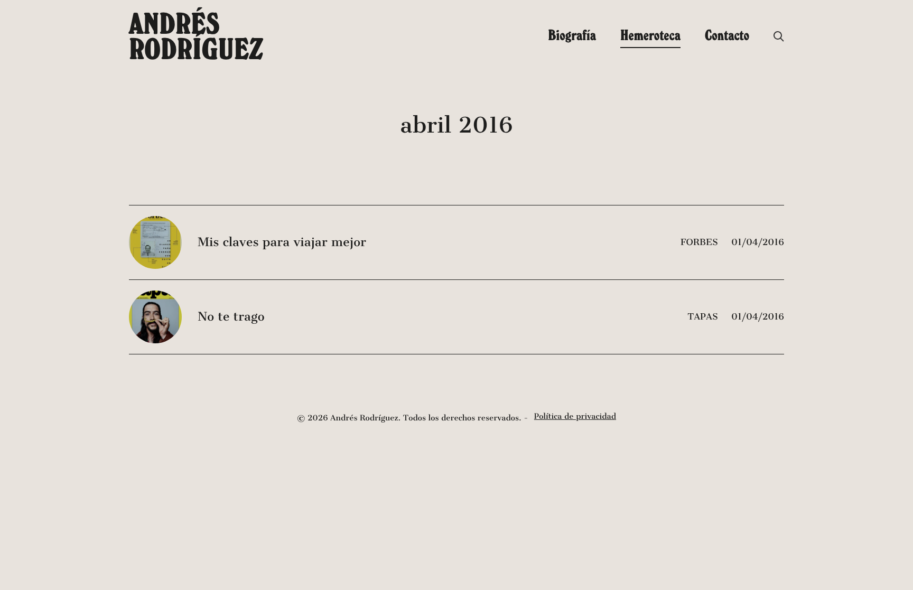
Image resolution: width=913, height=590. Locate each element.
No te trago (231, 317)
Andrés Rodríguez (196, 36)
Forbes (701, 242)
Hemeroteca (650, 34)
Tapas (704, 316)
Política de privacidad (575, 417)
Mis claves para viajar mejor (282, 242)
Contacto (727, 34)
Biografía (572, 34)
